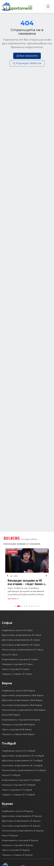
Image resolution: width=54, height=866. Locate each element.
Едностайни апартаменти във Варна (22, 695)
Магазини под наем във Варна (18, 724)
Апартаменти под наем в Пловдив (21, 780)
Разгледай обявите (28, 63)
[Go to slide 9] (36, 606)
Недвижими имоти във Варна (18, 690)
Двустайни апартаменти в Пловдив (22, 760)
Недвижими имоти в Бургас (17, 811)
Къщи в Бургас (10, 835)
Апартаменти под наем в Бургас (20, 840)
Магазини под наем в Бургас (17, 845)
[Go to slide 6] (29, 606)
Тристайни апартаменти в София (21, 645)
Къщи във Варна (11, 715)
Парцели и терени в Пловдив (18, 794)
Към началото (28, 55)
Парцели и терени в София (17, 674)
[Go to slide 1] (15, 606)
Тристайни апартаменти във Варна (22, 705)
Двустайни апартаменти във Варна (22, 700)
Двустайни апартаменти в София (21, 640)
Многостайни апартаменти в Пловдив (24, 770)
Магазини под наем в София (17, 664)
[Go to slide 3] (22, 606)
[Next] (47, 576)
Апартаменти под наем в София (20, 659)
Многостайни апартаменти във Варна (23, 710)
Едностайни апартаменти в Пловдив (23, 755)
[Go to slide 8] (34, 606)
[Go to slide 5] (26, 606)
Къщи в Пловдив (11, 775)
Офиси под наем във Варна (17, 729)
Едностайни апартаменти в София (21, 635)
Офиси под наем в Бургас (16, 850)
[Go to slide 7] (31, 606)
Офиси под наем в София (15, 669)
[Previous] (7, 576)
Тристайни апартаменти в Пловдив (22, 765)
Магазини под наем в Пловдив (18, 785)
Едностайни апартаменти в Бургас (22, 816)
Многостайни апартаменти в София (22, 649)
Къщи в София (10, 654)
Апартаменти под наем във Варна (21, 719)
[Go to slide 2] (18, 606)
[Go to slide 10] (38, 606)
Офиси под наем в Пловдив (17, 790)
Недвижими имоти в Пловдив (18, 751)
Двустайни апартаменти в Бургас (21, 821)
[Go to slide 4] (24, 606)
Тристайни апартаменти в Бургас (21, 826)
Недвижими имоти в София (17, 630)
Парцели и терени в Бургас (17, 855)
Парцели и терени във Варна (18, 734)
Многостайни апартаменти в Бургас (23, 830)
